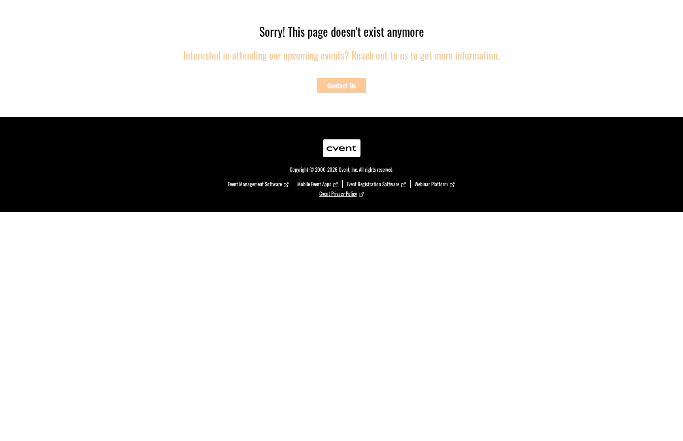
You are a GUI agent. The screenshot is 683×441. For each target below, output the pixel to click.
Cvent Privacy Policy (338, 193)
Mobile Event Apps (314, 184)
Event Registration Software (373, 184)
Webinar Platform (431, 184)
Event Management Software (255, 184)
